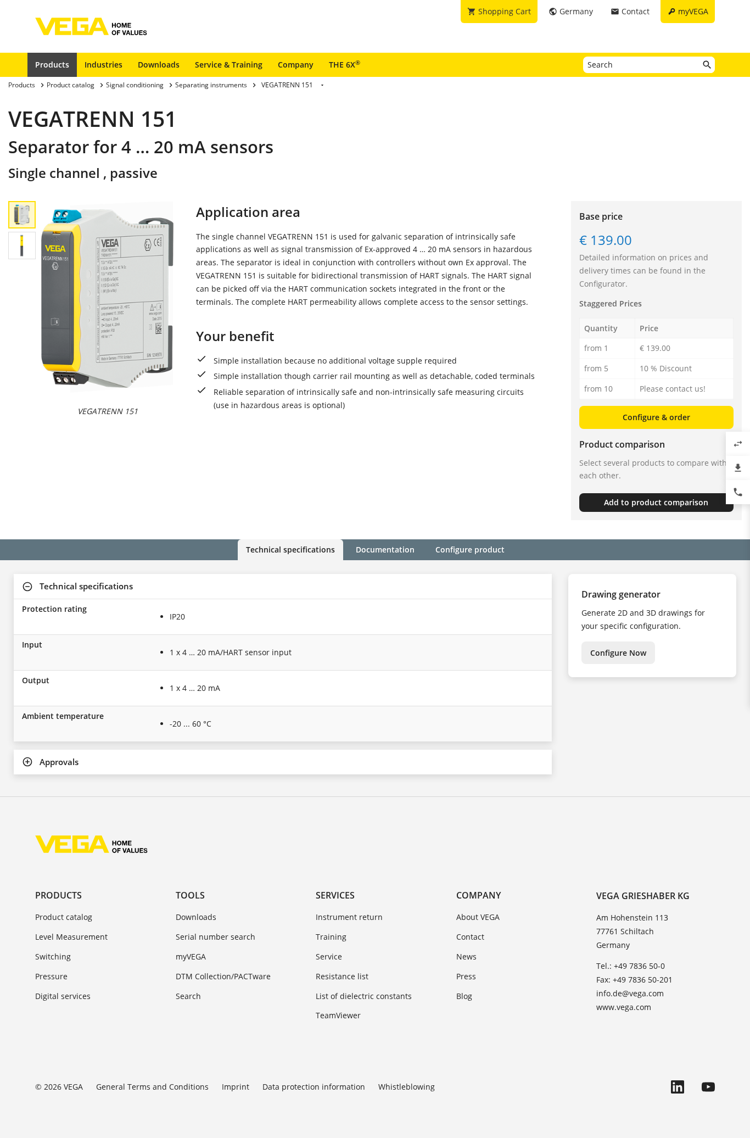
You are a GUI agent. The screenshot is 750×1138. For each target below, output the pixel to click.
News (466, 956)
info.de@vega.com (630, 993)
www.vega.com (623, 1007)
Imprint (235, 1086)
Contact (470, 936)
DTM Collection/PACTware (223, 976)
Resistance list (342, 976)
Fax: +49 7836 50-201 (634, 979)
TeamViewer (338, 1015)
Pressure (51, 976)
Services (335, 895)
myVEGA (191, 956)
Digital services (63, 996)
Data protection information (313, 1086)
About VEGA (478, 917)
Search (188, 996)
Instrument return (349, 917)
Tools (190, 895)
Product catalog (63, 917)
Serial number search (215, 936)
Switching (53, 956)
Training (331, 936)
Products (52, 64)
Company (296, 64)
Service (329, 956)
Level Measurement (71, 936)
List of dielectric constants (364, 996)
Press (466, 976)
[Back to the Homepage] (91, 844)
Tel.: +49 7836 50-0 (630, 966)
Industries (103, 64)
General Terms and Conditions (152, 1086)
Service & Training (228, 64)
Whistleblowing (406, 1086)
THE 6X (344, 64)
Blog (464, 996)
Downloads (159, 64)
